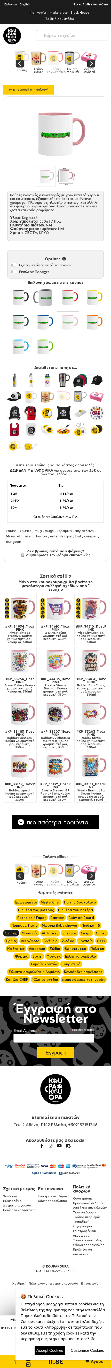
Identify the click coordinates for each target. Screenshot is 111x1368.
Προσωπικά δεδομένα (89, 1203)
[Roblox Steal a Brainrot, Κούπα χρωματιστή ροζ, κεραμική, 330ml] (55, 661)
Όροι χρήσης (82, 1198)
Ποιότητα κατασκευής (19, 1210)
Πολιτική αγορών (81, 1189)
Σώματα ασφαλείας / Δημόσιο (34, 972)
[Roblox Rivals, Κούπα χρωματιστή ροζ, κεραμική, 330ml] (91, 713)
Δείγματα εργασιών (17, 1205)
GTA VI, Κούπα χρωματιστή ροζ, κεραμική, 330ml (55, 632)
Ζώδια (54, 949)
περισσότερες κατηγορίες (83, 979)
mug (38, 530)
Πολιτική (97, 949)
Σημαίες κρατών (44, 964)
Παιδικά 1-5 (91, 925)
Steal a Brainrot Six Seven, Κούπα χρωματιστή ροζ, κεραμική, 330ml (91, 792)
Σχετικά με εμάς (19, 1189)
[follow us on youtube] (59, 1145)
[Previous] (20, 63)
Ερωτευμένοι (26, 902)
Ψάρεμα (21, 956)
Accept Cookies (49, 1350)
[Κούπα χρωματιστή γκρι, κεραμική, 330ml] (43, 297)
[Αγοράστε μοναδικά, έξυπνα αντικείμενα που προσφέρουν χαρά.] (12, 36)
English (25, 4)
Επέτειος (69, 933)
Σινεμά (86, 933)
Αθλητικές (50, 933)
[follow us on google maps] (68, 1145)
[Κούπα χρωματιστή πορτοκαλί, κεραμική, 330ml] (93, 322)
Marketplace (59, 12)
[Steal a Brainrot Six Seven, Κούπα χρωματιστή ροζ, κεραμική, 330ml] (91, 766)
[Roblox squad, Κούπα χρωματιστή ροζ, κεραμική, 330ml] (19, 766)
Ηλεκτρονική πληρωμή (54, 1196)
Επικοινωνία (50, 1189)
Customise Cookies (87, 1350)
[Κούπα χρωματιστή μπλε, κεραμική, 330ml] (43, 322)
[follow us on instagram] (50, 1145)
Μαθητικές (16, 949)
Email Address (26, 1030)
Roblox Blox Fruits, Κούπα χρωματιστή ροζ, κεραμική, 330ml (91, 687)
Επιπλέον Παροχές (34, 271)
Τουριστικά (71, 964)
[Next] (91, 63)
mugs (49, 530)
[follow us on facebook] (41, 1145)
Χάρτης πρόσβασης (52, 1201)
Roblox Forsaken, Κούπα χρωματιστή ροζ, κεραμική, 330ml (19, 739)
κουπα (11, 530)
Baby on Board (81, 918)
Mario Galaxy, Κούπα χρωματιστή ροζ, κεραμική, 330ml (20, 685)
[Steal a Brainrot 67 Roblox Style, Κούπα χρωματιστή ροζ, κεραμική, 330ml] (55, 766)
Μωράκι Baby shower (59, 925)
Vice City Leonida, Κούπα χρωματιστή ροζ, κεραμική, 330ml (91, 634)
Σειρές (101, 933)
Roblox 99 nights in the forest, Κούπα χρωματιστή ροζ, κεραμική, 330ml (55, 739)
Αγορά (97, 1361)
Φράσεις (53, 956)
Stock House (80, 12)
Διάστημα (37, 949)
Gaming (11, 933)
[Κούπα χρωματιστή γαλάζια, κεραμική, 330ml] (18, 347)
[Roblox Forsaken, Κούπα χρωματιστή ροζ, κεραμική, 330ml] (19, 713)
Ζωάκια (68, 941)
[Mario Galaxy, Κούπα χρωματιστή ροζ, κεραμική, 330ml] (19, 661)
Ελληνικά (10, 4)
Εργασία (85, 941)
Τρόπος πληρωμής (86, 1217)
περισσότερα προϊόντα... (59, 822)
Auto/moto (30, 941)
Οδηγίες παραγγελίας (88, 1245)
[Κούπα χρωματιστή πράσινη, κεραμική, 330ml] (18, 322)
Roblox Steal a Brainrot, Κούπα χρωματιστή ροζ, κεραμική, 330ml (55, 687)
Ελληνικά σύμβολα (80, 956)
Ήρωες (11, 941)
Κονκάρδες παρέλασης (83, 972)
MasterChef (50, 902)
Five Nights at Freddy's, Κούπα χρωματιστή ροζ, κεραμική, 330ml (20, 634)
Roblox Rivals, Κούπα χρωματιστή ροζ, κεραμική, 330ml (91, 739)
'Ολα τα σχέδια (45, 979)
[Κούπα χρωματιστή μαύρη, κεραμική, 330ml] (18, 297)
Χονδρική (10, 1196)
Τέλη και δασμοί (85, 1212)
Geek (101, 941)
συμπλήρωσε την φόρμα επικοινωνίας (57, 555)
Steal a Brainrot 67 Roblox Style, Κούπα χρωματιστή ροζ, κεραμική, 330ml (55, 792)
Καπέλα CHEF (17, 979)
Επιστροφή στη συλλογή (30, 89)
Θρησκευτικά (75, 949)
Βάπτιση (57, 918)
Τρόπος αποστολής (87, 1240)
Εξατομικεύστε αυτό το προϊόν (45, 265)
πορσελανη (84, 530)
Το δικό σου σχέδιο (59, 19)
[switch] (13, 265)
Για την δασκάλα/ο (80, 902)
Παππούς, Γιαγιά (24, 925)
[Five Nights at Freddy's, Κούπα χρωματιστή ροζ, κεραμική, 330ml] (19, 608)
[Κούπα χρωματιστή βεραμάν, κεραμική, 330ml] (43, 347)
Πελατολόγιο (12, 1201)
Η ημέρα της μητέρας (36, 910)
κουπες (25, 530)
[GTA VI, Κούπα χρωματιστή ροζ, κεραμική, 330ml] (55, 608)
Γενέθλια (51, 941)
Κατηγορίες (38, 12)
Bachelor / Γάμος (31, 918)
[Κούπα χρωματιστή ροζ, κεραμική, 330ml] (68, 322)
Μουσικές (30, 933)
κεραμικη (64, 530)
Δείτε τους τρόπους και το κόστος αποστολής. (55, 465)
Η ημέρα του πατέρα (75, 910)
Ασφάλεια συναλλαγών (90, 1208)
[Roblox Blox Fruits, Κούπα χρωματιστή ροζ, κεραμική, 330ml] (91, 661)
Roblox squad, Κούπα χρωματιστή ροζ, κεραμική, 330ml (20, 792)
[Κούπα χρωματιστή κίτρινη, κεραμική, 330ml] (93, 297)
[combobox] (72, 34)
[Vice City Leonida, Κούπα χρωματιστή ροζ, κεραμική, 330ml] (91, 608)
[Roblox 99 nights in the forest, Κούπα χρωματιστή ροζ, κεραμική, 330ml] (55, 713)
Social (37, 956)
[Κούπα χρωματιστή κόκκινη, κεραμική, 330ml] (68, 297)
